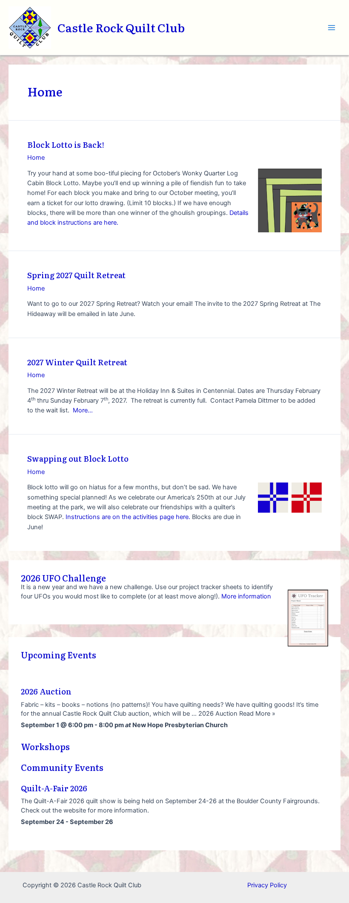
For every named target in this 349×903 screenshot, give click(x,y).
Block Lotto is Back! (65, 144)
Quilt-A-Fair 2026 (54, 788)
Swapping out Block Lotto (78, 458)
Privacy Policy (267, 885)
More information (246, 596)
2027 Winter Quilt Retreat (77, 362)
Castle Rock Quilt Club (121, 27)
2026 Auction (46, 691)
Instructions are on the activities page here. (128, 517)
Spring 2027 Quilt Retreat (76, 275)
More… (83, 410)
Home (36, 157)
